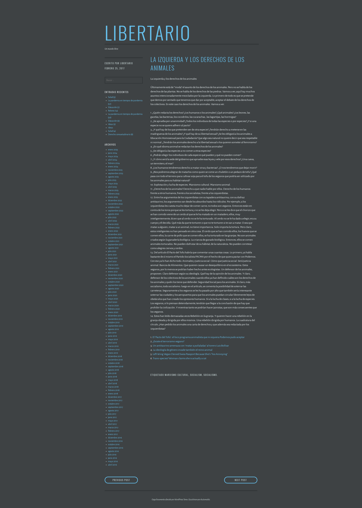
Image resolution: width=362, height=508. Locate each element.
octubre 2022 (113, 207)
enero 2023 (113, 197)
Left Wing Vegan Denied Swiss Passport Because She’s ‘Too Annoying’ (190, 354)
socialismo (210, 375)
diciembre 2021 (115, 234)
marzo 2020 (113, 305)
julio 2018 (112, 373)
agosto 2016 (113, 451)
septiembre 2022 (115, 211)
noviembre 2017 (115, 400)
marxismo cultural (176, 375)
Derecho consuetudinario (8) (120, 134)
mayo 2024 (113, 156)
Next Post (246, 480)
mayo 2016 (113, 461)
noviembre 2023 (115, 170)
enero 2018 (113, 394)
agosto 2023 (113, 177)
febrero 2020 (114, 309)
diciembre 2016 (115, 438)
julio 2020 (112, 292)
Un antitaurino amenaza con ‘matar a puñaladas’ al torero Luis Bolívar (191, 345)
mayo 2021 (113, 258)
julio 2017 (112, 414)
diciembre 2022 (115, 200)
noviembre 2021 (115, 238)
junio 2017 (112, 417)
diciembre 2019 (115, 316)
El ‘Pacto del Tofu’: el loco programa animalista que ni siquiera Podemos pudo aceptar (199, 337)
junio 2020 (112, 295)
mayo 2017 (113, 421)
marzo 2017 (113, 427)
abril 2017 (112, 424)
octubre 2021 (113, 241)
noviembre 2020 (115, 278)
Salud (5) (112, 97)
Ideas (110, 128)
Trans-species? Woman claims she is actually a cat (179, 358)
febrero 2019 (113, 349)
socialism (196, 375)
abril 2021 (112, 261)
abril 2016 (112, 465)
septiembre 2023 (115, 173)
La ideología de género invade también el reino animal (182, 349)
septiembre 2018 (115, 366)
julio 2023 (112, 180)
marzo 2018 (113, 387)
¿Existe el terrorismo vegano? (168, 341)
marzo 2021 (113, 265)
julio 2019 (112, 333)
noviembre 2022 (115, 204)
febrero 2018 (113, 390)
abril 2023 (112, 187)
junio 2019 (112, 336)
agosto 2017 (113, 410)
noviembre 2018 (115, 360)
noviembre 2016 (115, 441)
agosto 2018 (113, 370)
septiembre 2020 (115, 285)
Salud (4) (112, 131)
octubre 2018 (113, 363)
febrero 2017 (113, 431)
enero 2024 (113, 166)
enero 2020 (113, 312)
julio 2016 (112, 455)
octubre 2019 (113, 322)
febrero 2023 (113, 194)
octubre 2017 (113, 404)
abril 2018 (112, 383)
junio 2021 (112, 255)
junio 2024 (112, 153)
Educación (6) (114, 121)
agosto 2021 (113, 248)
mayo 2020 (113, 299)
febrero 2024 (114, 163)
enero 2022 (113, 231)
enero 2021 (113, 272)
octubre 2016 (113, 444)
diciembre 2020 (115, 275)
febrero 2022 (113, 227)
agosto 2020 (113, 288)
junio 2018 (112, 377)
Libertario (148, 32)
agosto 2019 (113, 329)
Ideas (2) (112, 124)
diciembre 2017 (115, 397)
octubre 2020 (114, 282)
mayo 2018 (113, 380)
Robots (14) (113, 111)
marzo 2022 (113, 224)
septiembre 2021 (115, 244)
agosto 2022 (113, 214)
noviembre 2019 (115, 319)
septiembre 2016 (115, 448)
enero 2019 (113, 353)
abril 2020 (112, 302)
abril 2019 (112, 343)
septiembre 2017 (115, 407)
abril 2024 (112, 160)
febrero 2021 (113, 268)
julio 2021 (112, 251)
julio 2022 (112, 217)
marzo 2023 (113, 190)
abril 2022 (112, 221)
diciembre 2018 (115, 356)
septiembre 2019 (115, 326)
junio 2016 (112, 458)
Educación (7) (114, 107)
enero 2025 (113, 150)
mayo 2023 (113, 183)
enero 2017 (113, 434)
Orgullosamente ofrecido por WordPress (167, 499)
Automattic (205, 499)
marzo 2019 (113, 346)
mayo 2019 (113, 339)
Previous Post (125, 480)
